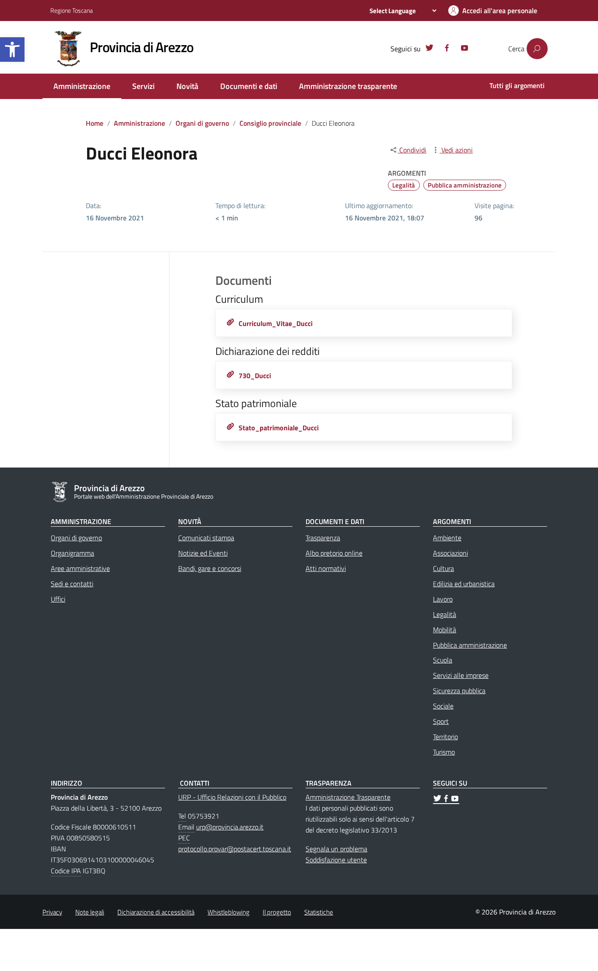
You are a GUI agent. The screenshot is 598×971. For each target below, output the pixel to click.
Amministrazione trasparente (348, 86)
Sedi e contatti (72, 583)
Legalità (403, 185)
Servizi (143, 86)
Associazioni (450, 553)
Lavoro (443, 599)
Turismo (444, 752)
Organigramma (72, 553)
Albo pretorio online (334, 553)
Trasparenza (323, 537)
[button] (12, 49)
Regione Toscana (71, 10)
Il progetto (277, 912)
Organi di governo (202, 123)
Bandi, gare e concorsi (209, 568)
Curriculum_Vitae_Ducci (276, 323)
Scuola (442, 660)
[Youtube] (464, 49)
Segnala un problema (336, 848)
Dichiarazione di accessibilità (155, 912)
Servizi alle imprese (461, 675)
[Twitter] (429, 49)
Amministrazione (81, 86)
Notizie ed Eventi (203, 553)
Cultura (443, 568)
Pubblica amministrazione (465, 185)
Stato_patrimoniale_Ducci (279, 427)
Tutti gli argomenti (517, 85)
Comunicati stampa (206, 537)
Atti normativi (326, 568)
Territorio (445, 736)
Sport (441, 721)
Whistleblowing (229, 912)
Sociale (443, 706)
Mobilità (444, 629)
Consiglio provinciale (270, 123)
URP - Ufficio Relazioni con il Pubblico (232, 797)
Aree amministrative (80, 568)
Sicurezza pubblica (459, 690)
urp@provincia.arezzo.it (230, 827)
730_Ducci (255, 375)
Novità (187, 86)
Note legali (89, 912)
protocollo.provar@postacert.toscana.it (234, 848)
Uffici (58, 599)
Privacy (52, 912)
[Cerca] (537, 48)
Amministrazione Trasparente (348, 797)
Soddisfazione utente (336, 859)
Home (94, 123)
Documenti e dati (248, 86)
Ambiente (447, 537)
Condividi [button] (411, 150)
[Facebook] (447, 49)
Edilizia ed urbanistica (464, 583)
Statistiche (318, 912)
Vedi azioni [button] (456, 150)
